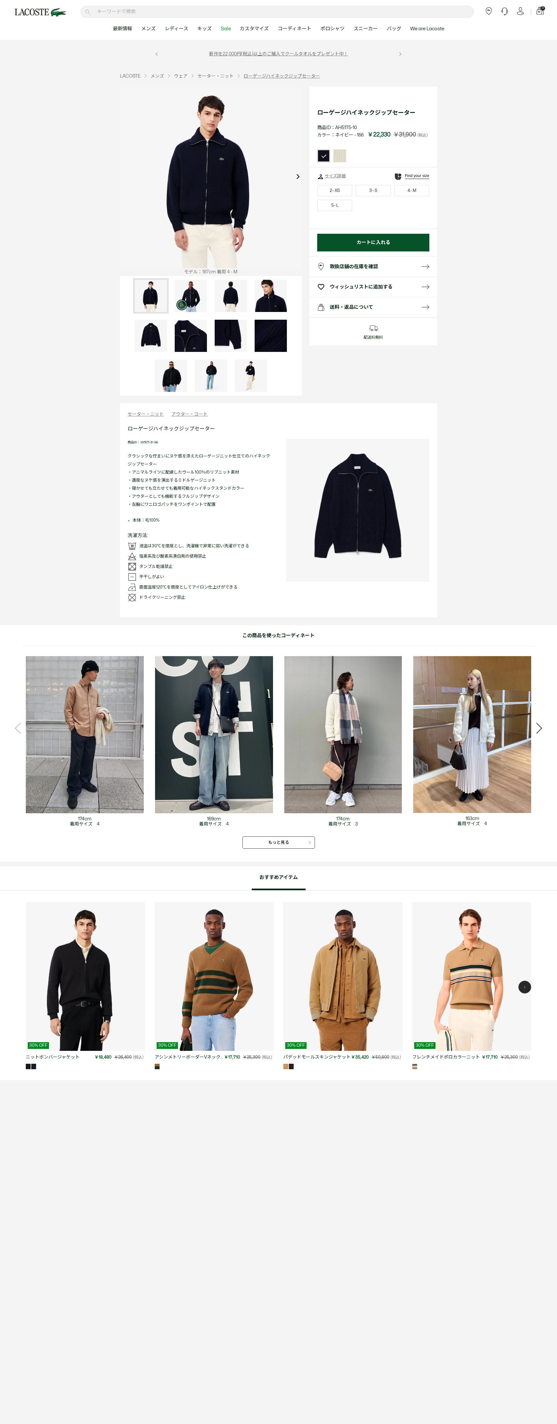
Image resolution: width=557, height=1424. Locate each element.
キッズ (204, 28)
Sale (226, 28)
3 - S (373, 191)
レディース (176, 28)
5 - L (334, 205)
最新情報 (122, 28)
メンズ (148, 28)
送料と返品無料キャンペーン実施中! (291, 54)
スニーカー (366, 28)
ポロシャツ (332, 28)
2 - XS (335, 191)
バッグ (394, 28)
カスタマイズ (254, 28)
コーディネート (294, 28)
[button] (524, 987)
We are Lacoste (427, 28)
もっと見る (278, 842)
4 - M (411, 191)
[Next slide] (298, 177)
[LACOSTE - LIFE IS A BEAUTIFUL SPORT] (40, 12)
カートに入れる (373, 242)
